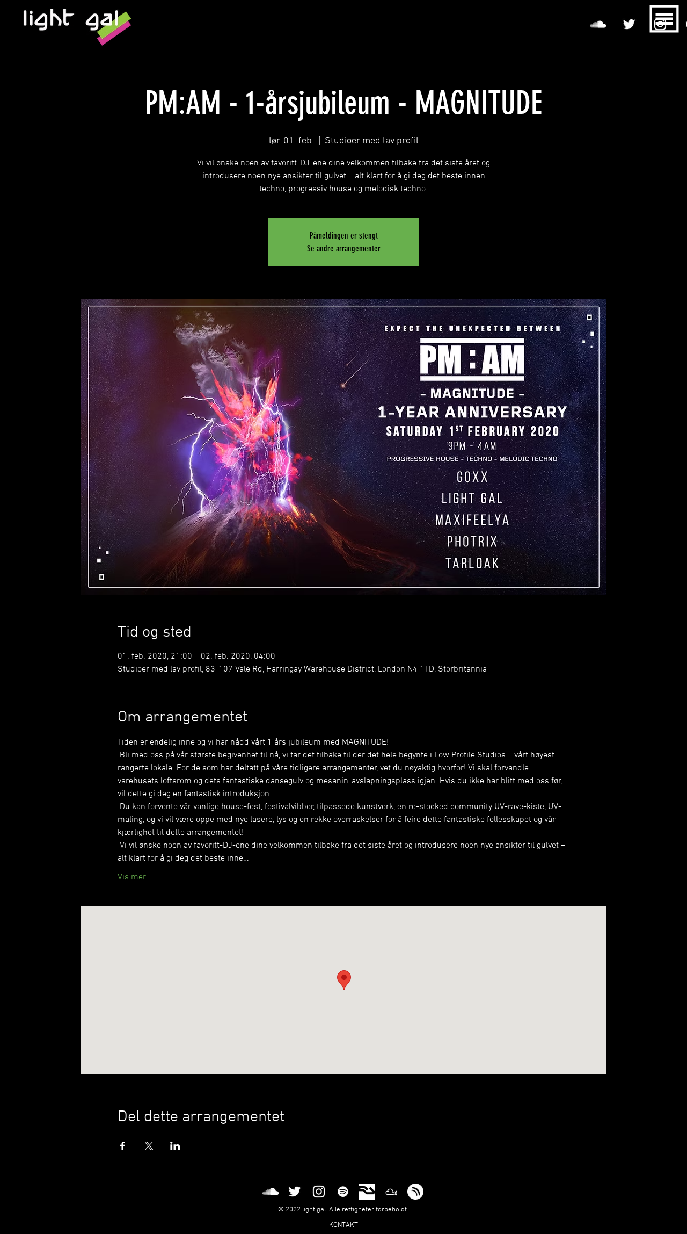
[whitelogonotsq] (415, 1192)
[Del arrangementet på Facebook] (123, 1146)
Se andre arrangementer (344, 248)
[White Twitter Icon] (629, 24)
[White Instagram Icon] (319, 1192)
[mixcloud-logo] (391, 1192)
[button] (664, 19)
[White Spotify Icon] (343, 1192)
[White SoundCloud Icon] (598, 24)
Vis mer (132, 877)
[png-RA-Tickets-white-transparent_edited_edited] (367, 1192)
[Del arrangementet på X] (149, 1146)
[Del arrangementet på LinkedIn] (175, 1146)
